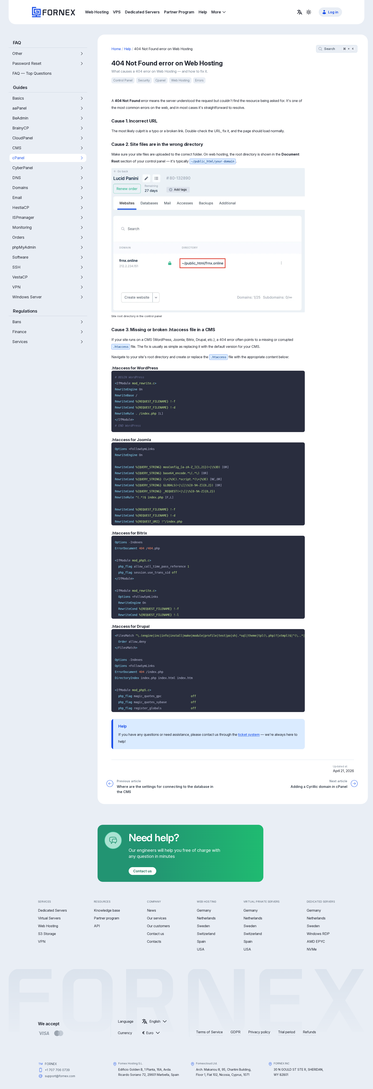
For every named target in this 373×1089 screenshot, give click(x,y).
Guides (20, 87)
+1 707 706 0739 (57, 1070)
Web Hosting (180, 80)
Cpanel (160, 80)
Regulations (25, 311)
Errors (199, 80)
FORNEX (51, 1064)
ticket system (249, 734)
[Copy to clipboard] (300, 375)
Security (144, 80)
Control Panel (123, 80)
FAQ (17, 42)
